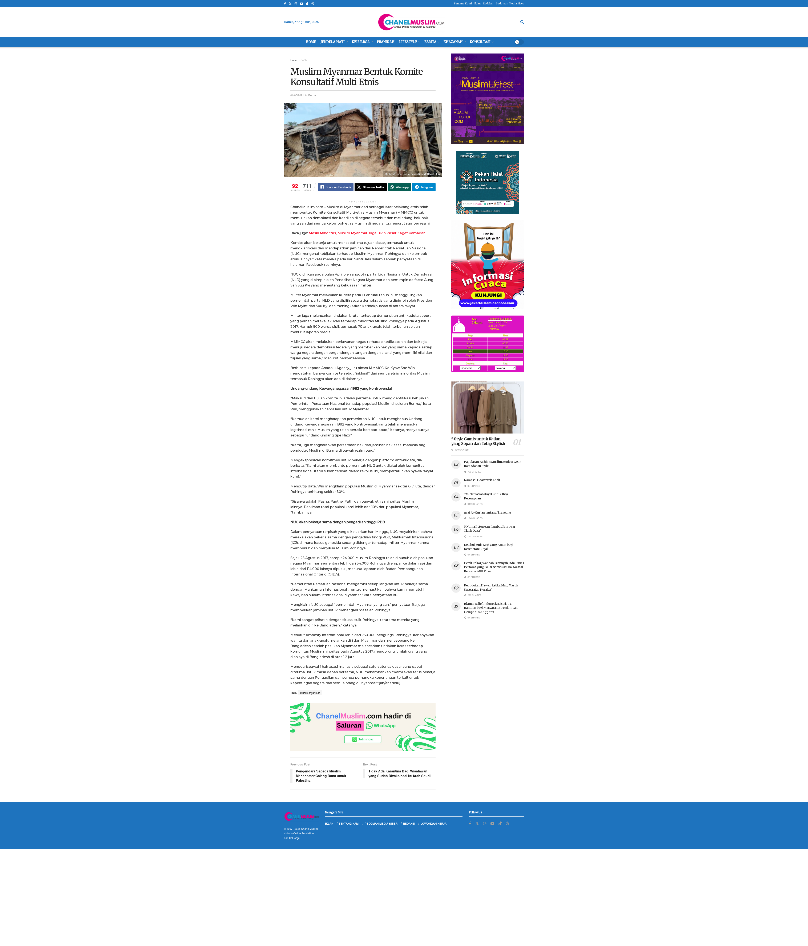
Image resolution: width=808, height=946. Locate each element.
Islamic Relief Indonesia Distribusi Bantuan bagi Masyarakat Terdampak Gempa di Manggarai (491, 608)
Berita (430, 42)
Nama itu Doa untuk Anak (482, 480)
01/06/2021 (297, 95)
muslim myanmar (310, 692)
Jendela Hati (333, 42)
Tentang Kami (463, 3)
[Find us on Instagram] (296, 3)
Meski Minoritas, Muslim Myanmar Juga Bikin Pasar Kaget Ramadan (367, 233)
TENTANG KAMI (349, 824)
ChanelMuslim (309, 828)
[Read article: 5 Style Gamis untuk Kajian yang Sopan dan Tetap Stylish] (487, 407)
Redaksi (488, 3)
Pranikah (386, 42)
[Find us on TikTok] (307, 3)
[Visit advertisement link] (363, 727)
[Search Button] (522, 22)
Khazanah (453, 42)
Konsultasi (480, 42)
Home (311, 42)
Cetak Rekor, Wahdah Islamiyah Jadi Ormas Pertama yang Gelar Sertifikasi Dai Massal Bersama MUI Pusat (494, 567)
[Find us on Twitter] (290, 3)
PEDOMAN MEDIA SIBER (381, 824)
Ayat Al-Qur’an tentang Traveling (487, 512)
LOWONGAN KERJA (433, 824)
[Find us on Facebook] (285, 3)
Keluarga (361, 42)
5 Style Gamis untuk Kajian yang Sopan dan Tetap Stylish (478, 441)
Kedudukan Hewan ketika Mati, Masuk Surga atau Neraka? (491, 587)
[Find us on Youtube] (301, 3)
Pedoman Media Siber (510, 3)
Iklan (477, 3)
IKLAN (329, 824)
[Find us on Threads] (312, 3)
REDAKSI (409, 824)
